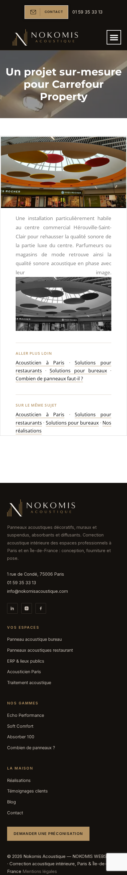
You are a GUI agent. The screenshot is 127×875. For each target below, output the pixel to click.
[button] (114, 37)
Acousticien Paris (24, 671)
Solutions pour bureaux (78, 370)
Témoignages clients (27, 791)
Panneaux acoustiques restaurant (40, 650)
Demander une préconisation (48, 833)
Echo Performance (25, 715)
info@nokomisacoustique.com (37, 591)
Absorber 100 (20, 736)
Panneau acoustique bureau (34, 639)
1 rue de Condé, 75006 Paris (35, 574)
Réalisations (19, 780)
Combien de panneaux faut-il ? (49, 378)
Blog (11, 802)
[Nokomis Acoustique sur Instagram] (26, 608)
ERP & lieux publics (25, 661)
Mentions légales (39, 871)
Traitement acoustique (29, 682)
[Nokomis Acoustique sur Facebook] (40, 608)
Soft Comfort (20, 726)
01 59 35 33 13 (21, 582)
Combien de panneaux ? (31, 747)
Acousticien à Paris (40, 362)
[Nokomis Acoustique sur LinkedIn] (12, 608)
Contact (15, 812)
